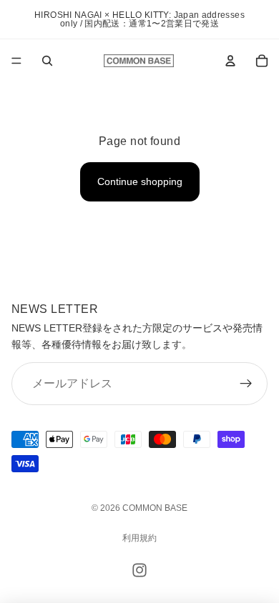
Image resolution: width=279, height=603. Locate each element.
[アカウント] (230, 60)
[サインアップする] (246, 384)
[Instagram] (139, 570)
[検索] (47, 60)
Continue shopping (139, 181)
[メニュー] (16, 60)
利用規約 (139, 538)
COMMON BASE (154, 508)
